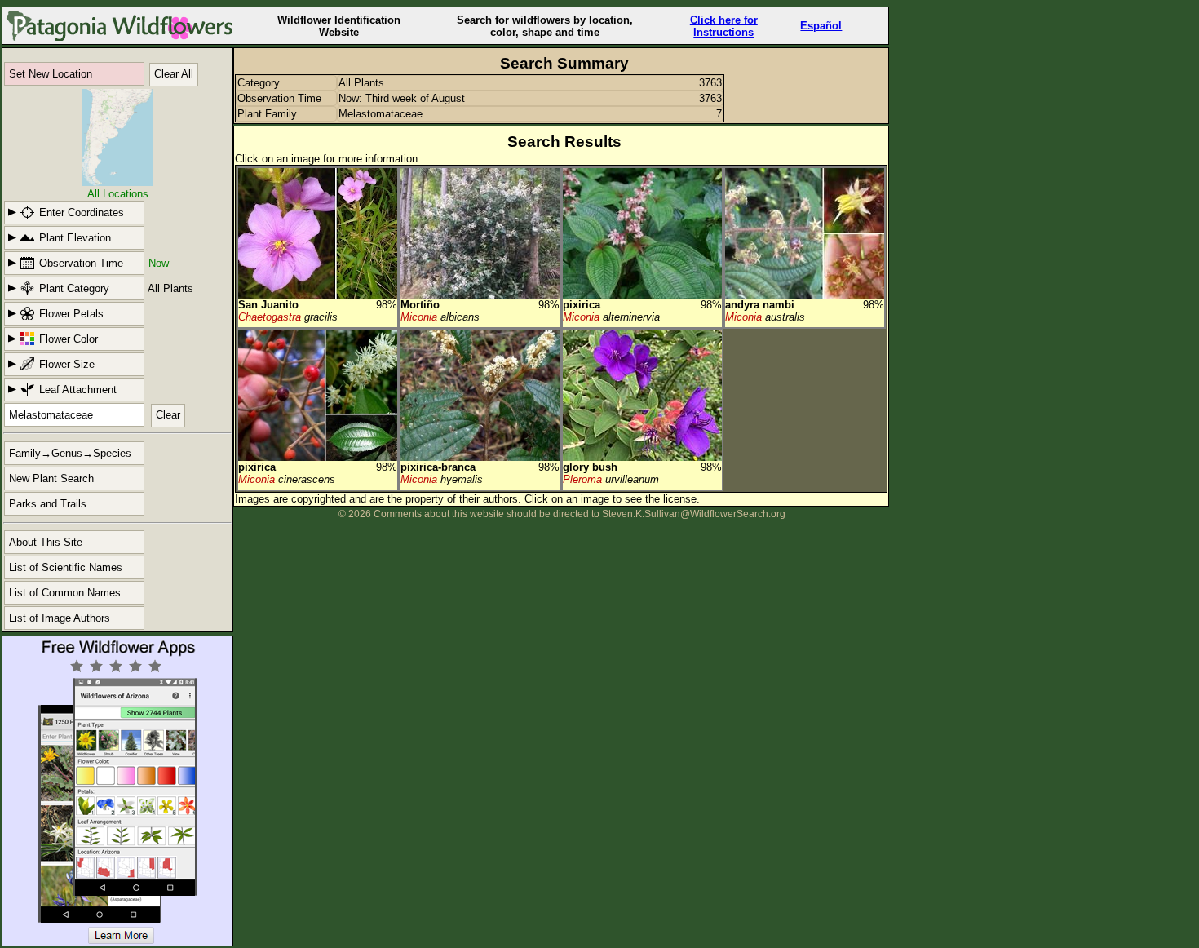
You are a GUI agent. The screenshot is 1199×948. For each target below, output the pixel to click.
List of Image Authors (59, 618)
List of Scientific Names (65, 567)
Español (821, 26)
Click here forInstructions (724, 26)
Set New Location (50, 74)
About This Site (45, 542)
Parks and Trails (47, 504)
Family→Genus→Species (70, 453)
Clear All (173, 74)
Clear (168, 415)
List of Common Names (65, 593)
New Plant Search (51, 478)
